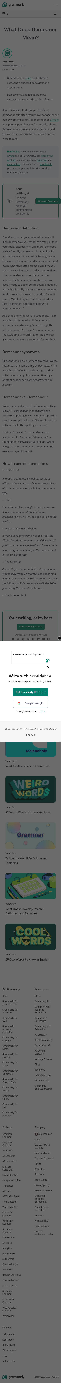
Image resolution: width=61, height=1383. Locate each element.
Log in (42, 711)
